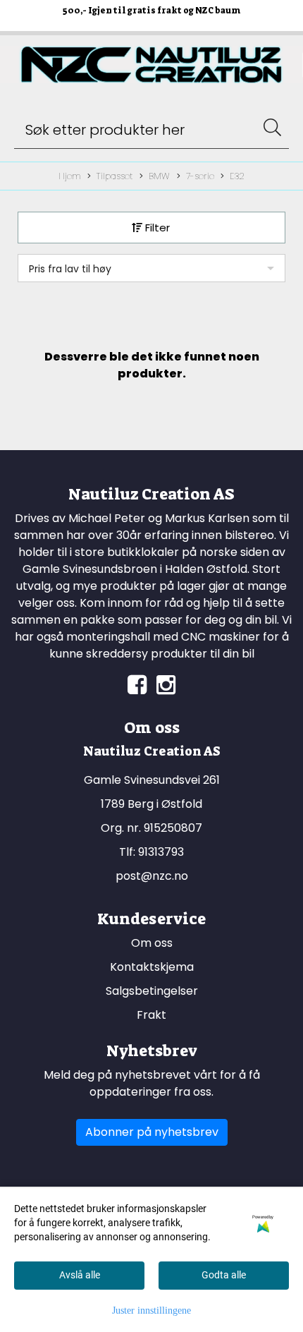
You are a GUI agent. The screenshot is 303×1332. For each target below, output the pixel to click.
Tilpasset (114, 176)
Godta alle (224, 1274)
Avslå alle (79, 1274)
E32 (237, 176)
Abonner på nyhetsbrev (151, 1132)
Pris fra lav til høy (70, 269)
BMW (159, 176)
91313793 (161, 852)
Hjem (69, 176)
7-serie (200, 176)
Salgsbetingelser (152, 991)
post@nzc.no (152, 876)
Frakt (151, 1015)
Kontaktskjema (152, 967)
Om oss (152, 943)
